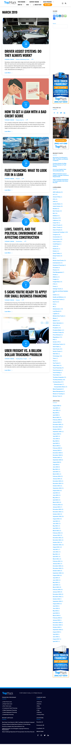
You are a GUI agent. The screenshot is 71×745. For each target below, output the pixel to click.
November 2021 (57, 540)
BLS (54, 213)
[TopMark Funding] (10, 4)
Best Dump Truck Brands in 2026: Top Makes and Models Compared (60, 159)
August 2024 (56, 462)
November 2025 (57, 426)
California (55, 220)
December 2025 (57, 424)
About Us (20, 4)
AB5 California (56, 192)
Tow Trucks (56, 363)
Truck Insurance (57, 370)
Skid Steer (55, 353)
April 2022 (55, 528)
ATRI (54, 201)
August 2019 (56, 603)
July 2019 (55, 606)
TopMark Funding (9, 59)
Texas (54, 360)
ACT (54, 194)
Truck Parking (56, 372)
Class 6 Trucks (57, 225)
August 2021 (56, 547)
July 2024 (55, 464)
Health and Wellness (58, 297)
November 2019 (57, 596)
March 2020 (56, 587)
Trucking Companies (58, 377)
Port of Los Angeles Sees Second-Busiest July (59, 170)
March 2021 (56, 558)
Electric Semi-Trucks (58, 260)
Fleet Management (57, 272)
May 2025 (55, 441)
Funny (54, 286)
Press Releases (57, 334)
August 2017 (56, 639)
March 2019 (56, 615)
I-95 (54, 304)
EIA (54, 258)
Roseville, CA (40, 722)
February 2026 (56, 419)
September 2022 (57, 516)
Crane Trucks (56, 241)
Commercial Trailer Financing (10, 708)
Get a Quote (47, 4)
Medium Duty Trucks (58, 316)
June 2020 (55, 580)
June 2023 (55, 495)
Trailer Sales (56, 365)
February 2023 (56, 504)
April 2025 (55, 443)
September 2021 (57, 544)
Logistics (55, 313)
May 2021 (55, 554)
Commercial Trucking (58, 232)
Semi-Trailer (56, 346)
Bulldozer (55, 215)
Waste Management (58, 391)
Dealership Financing (8, 714)
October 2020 (56, 570)
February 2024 (56, 476)
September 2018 (57, 629)
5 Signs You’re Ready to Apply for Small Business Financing (26, 293)
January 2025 (56, 450)
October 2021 (56, 542)
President (55, 327)
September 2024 (57, 459)
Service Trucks (57, 351)
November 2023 (57, 483)
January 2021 (56, 563)
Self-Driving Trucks (24, 59)
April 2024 (55, 471)
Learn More (8, 72)
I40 (53, 306)
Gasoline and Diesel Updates (60, 291)
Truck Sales (56, 375)
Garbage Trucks (57, 288)
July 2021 (55, 549)
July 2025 (55, 436)
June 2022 (55, 523)
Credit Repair (56, 244)
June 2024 (55, 467)
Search (54, 23)
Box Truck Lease (7, 706)
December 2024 (57, 452)
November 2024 (57, 455)
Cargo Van (55, 222)
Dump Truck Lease (7, 703)
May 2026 (55, 412)
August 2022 (56, 518)
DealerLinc (56, 248)
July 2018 (55, 634)
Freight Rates (56, 281)
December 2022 (57, 509)
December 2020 (57, 566)
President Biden (57, 330)
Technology (56, 356)
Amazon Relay (56, 196)
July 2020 (55, 577)
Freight (25, 358)
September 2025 (57, 431)
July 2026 (55, 408)
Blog (27, 4)
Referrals (39, 712)
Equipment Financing (34, 2)
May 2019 (55, 610)
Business (55, 218)
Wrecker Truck (56, 396)
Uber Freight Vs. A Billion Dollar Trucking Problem (23, 352)
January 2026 (56, 422)
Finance (18, 59)
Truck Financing (21, 2)
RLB (54, 339)
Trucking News (19, 358)
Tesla (54, 358)
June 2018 (55, 636)
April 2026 (55, 415)
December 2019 (57, 594)
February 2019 (56, 617)
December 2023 (57, 481)
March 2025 (56, 445)
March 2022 (56, 530)
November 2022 (57, 511)
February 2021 (56, 561)
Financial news (58, 384)
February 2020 (56, 589)
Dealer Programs (47, 2)
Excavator (55, 267)
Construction (19, 241)
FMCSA (55, 277)
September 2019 (57, 601)
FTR (54, 284)
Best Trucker (56, 211)
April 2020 (55, 584)
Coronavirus (56, 239)
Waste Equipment (57, 389)
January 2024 (56, 478)
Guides (55, 294)
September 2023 (57, 488)
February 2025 (56, 448)
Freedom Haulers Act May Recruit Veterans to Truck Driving (59, 165)
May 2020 (55, 582)
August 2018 (56, 632)
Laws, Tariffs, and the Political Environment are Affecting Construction (24, 233)
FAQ (38, 710)
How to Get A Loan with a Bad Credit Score (25, 113)
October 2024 (56, 457)
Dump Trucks (56, 255)
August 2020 (56, 575)
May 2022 (55, 525)
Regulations (56, 337)
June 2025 (55, 438)
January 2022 (56, 535)
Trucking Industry (57, 379)
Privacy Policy (40, 714)
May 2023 (55, 497)
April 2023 (55, 500)
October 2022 (56, 514)
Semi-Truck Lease (7, 701)
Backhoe (55, 208)
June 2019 (55, 608)
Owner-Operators (57, 323)
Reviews (39, 703)
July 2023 (55, 492)
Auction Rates (56, 204)
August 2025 (56, 434)
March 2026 (56, 417)
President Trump (57, 332)
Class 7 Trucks (57, 227)
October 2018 (56, 627)
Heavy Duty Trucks (58, 299)
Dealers (55, 251)
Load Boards (56, 311)
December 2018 (57, 622)
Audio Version (56, 206)
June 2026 (55, 410)
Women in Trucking (58, 393)
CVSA (54, 246)
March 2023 (56, 502)
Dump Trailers (56, 253)
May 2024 (55, 469)
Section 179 (56, 342)
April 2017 (55, 641)
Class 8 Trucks (57, 229)
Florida (55, 274)
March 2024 (56, 474)
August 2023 (56, 490)
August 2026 (56, 405)
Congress (55, 234)
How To (22, 120)
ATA (54, 199)
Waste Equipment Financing (10, 710)
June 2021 (55, 551)
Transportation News (59, 386)
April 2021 (55, 556)
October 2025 (56, 429)
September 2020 (57, 573)
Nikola (54, 318)
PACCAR (55, 325)
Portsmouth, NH (40, 725)
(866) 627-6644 (37, 4)
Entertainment (56, 262)
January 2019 (56, 620)
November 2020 (57, 568)
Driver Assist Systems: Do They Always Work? (23, 53)
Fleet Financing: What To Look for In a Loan (26, 172)
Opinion (55, 320)
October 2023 (56, 485)
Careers (39, 708)
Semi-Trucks (56, 349)
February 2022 (56, 533)
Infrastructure (56, 308)
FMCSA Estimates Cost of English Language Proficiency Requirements (61, 175)
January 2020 (56, 592)
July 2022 (55, 521)
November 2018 (57, 625)
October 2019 (56, 599)
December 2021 (57, 537)
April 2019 (55, 613)
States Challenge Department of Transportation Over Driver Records (60, 181)
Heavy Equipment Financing (10, 712)
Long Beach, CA (40, 728)
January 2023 (56, 507)
